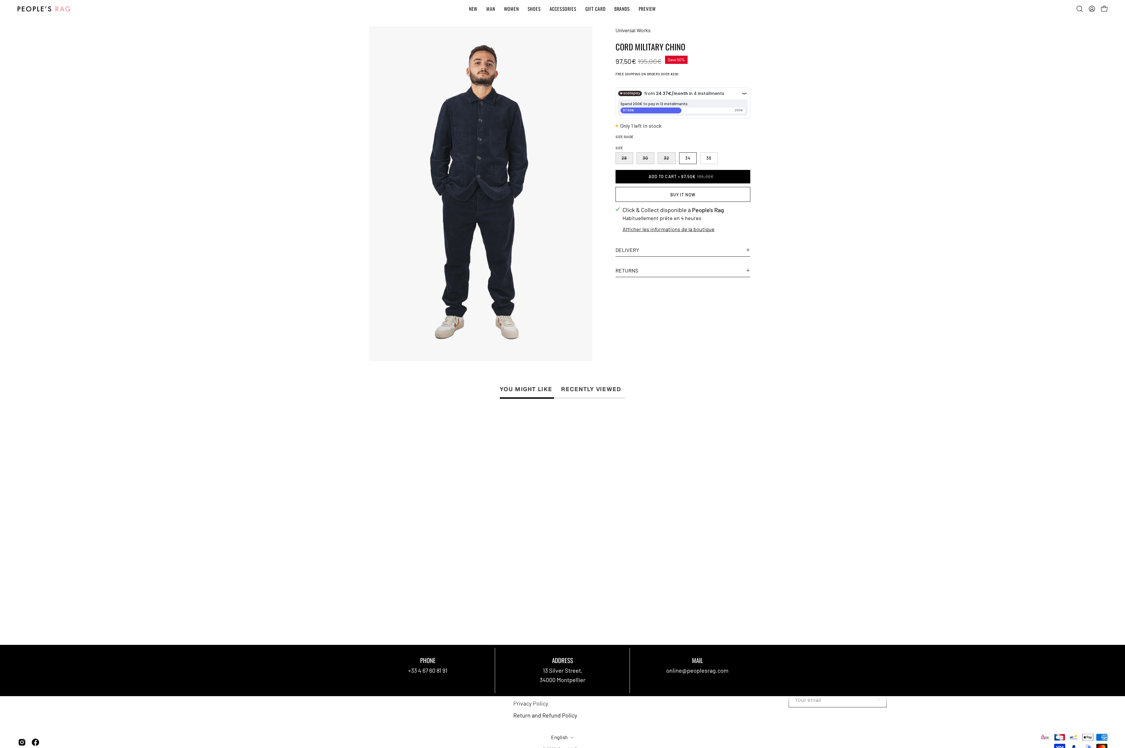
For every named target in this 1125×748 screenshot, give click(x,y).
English (559, 737)
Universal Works (633, 30)
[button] (1079, 9)
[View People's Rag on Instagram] (22, 742)
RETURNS (627, 270)
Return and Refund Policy (545, 715)
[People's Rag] (44, 9)
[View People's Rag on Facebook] (35, 742)
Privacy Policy (530, 703)
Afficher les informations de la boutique (669, 229)
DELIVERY (627, 250)
